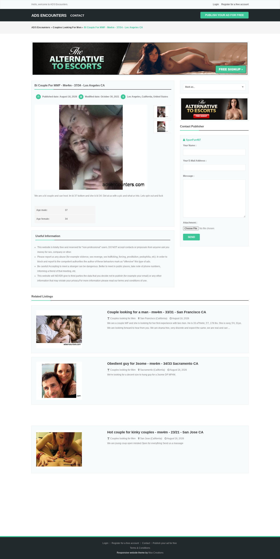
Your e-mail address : (194, 160)
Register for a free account (235, 4)
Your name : (189, 145)
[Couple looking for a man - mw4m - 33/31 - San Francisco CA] (69, 329)
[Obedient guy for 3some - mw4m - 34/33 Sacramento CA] (69, 381)
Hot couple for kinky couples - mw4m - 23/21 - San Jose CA (155, 432)
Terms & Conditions (140, 548)
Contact (77, 15)
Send (191, 237)
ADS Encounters (48, 15)
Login (216, 4)
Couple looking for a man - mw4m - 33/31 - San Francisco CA (156, 312)
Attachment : (190, 222)
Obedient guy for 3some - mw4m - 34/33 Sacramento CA (152, 363)
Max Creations (155, 552)
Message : (188, 176)
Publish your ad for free (224, 15)
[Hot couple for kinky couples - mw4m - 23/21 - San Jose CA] (69, 449)
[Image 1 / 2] (90, 147)
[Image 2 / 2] (162, 127)
